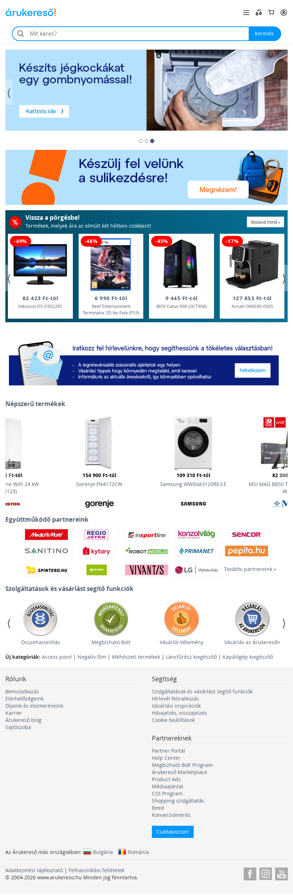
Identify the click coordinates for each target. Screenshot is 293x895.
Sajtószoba (18, 727)
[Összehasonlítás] (258, 12)
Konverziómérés (171, 814)
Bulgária (103, 852)
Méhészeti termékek (136, 656)
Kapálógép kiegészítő (248, 656)
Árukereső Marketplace (179, 772)
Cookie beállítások (173, 720)
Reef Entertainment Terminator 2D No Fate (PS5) (111, 304)
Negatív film (92, 656)
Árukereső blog (23, 720)
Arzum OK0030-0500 (252, 301)
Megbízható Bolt (110, 642)
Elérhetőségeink (24, 698)
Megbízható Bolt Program (182, 765)
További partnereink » (246, 569)
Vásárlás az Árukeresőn (252, 642)
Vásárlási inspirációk (176, 705)
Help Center (166, 757)
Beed (158, 807)
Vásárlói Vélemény (181, 642)
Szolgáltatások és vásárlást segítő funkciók (202, 691)
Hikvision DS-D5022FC (40, 301)
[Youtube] (281, 872)
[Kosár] (271, 12)
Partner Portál (168, 750)
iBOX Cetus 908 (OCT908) (181, 301)
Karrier (13, 712)
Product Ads (166, 779)
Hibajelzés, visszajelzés (179, 712)
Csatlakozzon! (173, 831)
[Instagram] (265, 872)
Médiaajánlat (167, 786)
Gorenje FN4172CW (99, 479)
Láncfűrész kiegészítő (191, 656)
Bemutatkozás (22, 691)
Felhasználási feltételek (96, 870)
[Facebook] (250, 872)
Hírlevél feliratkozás (175, 698)
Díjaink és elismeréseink (34, 705)
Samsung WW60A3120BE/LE (193, 479)
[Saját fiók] (283, 12)
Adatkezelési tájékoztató (34, 870)
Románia (138, 852)
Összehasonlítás (40, 642)
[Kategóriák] (246, 12)
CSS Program (167, 793)
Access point (57, 656)
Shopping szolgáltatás (178, 800)
